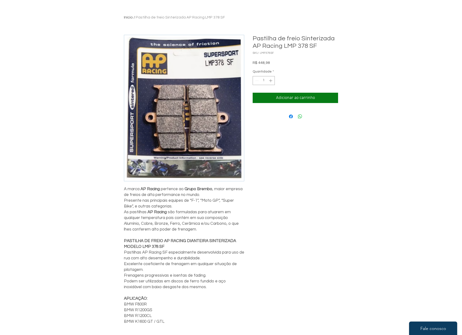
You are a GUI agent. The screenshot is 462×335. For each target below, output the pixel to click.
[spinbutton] (263, 80)
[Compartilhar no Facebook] (291, 116)
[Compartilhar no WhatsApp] (300, 116)
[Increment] (271, 80)
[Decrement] (256, 80)
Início (128, 17)
